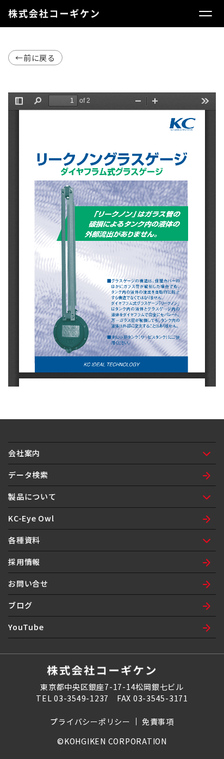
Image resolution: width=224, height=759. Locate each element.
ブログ (20, 605)
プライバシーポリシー (90, 721)
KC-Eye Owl (31, 518)
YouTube (25, 626)
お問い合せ (28, 583)
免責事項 (158, 721)
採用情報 (24, 561)
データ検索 (28, 474)
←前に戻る (35, 57)
